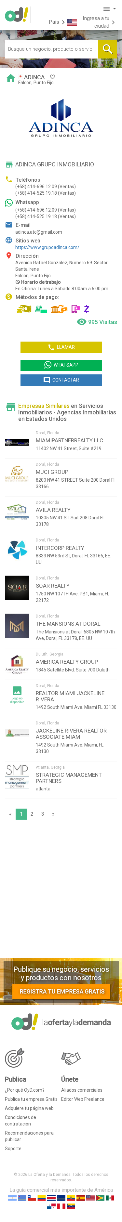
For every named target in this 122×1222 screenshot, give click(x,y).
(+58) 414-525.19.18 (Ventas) (45, 193)
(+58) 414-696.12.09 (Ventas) (45, 186)
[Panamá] (51, 1206)
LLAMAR (61, 347)
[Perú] (61, 1206)
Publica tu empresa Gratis (31, 1099)
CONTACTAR (61, 380)
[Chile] (32, 1198)
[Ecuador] (71, 1198)
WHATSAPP (66, 365)
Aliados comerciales (81, 1090)
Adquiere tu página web (29, 1108)
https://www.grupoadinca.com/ (47, 247)
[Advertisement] (61, 890)
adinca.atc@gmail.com (38, 232)
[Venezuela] (71, 1206)
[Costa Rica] (51, 1198)
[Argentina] (12, 1198)
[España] (80, 1198)
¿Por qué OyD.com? (25, 1090)
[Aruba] (22, 1198)
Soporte (13, 1148)
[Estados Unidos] (90, 1198)
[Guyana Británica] (100, 1198)
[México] (110, 1198)
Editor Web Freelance (82, 1099)
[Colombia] (41, 1198)
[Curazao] (61, 1198)
